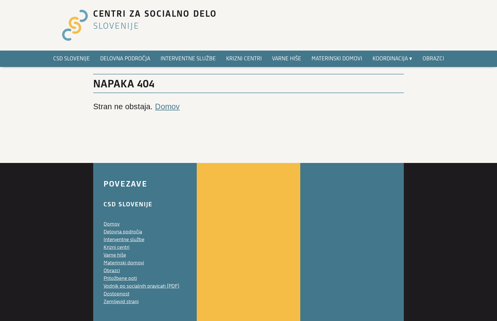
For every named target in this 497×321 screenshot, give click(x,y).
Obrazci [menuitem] (433, 58)
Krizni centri (116, 247)
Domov (167, 106)
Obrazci (112, 271)
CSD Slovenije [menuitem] (71, 58)
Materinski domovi (124, 263)
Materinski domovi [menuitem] (336, 58)
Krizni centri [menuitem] (244, 58)
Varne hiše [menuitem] (286, 58)
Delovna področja (123, 232)
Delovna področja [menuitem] (125, 58)
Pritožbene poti (120, 278)
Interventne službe (124, 240)
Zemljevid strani (121, 302)
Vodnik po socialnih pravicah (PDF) (141, 286)
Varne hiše (115, 255)
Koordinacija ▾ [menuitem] (392, 58)
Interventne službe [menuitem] (188, 58)
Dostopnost (116, 294)
